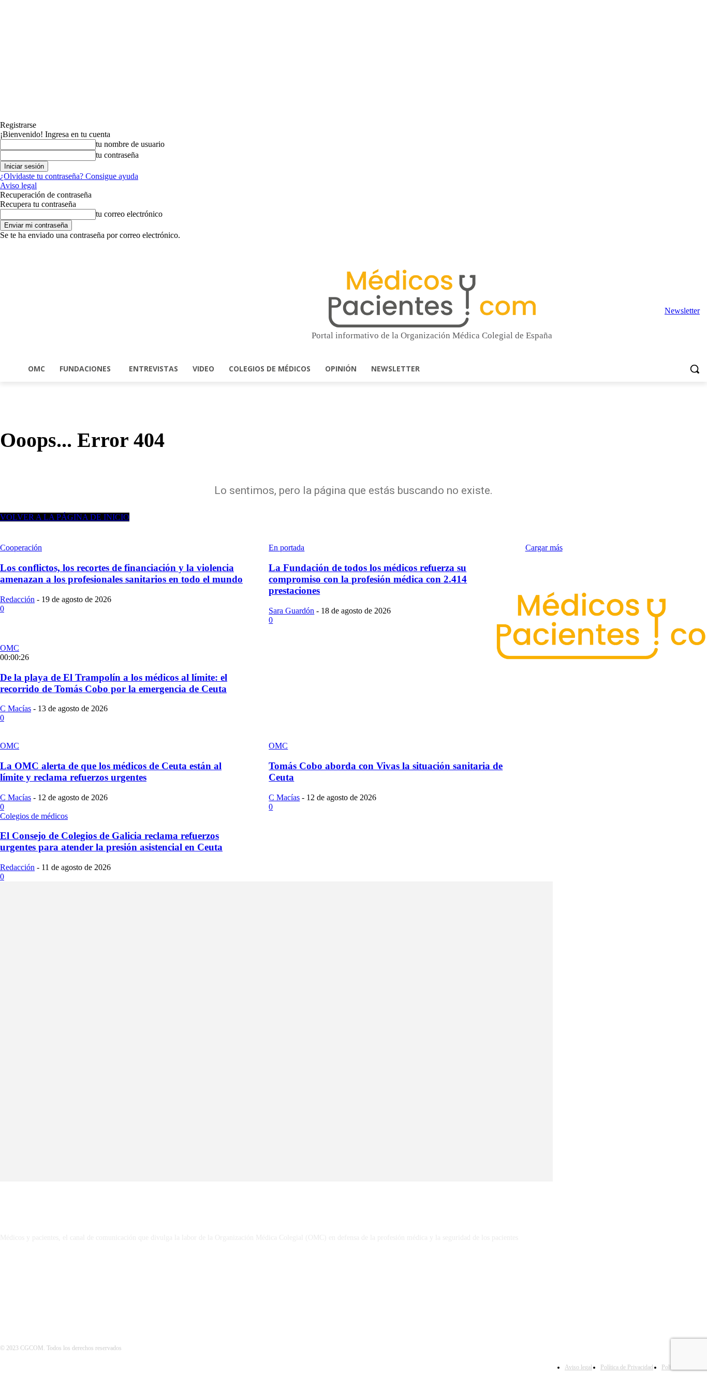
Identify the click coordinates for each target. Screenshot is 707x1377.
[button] (694, 368)
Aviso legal (18, 185)
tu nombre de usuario (130, 144)
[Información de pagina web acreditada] (353, 1282)
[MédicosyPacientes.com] (432, 298)
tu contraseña (117, 155)
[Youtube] (701, 247)
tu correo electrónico (129, 213)
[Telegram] (673, 247)
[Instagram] (644, 247)
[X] (687, 247)
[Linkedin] (658, 247)
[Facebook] (629, 247)
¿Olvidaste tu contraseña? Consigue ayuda (69, 176)
